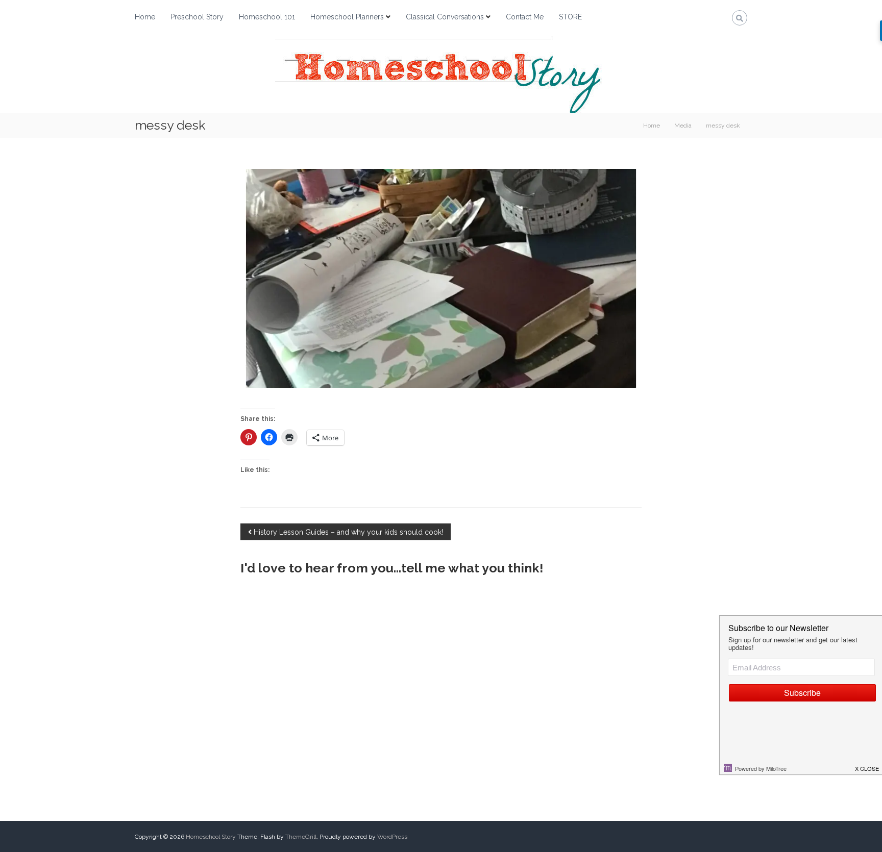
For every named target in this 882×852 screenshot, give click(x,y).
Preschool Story (197, 17)
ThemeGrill (300, 836)
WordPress (392, 836)
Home (145, 17)
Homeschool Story (211, 836)
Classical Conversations (445, 17)
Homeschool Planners (347, 17)
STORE (570, 17)
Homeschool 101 (267, 17)
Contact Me (525, 17)
